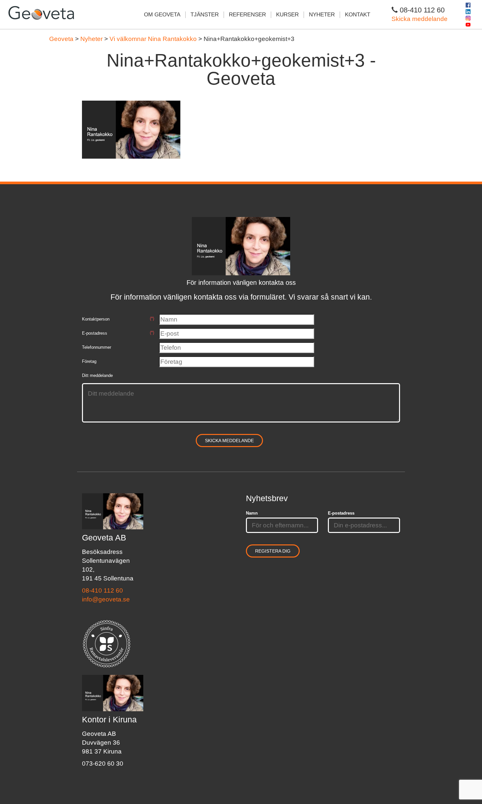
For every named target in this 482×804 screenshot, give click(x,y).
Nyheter (322, 14)
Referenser (247, 14)
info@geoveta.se (106, 599)
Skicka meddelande (420, 18)
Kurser (287, 14)
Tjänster (205, 14)
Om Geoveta (162, 14)
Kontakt (357, 14)
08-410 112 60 (102, 590)
